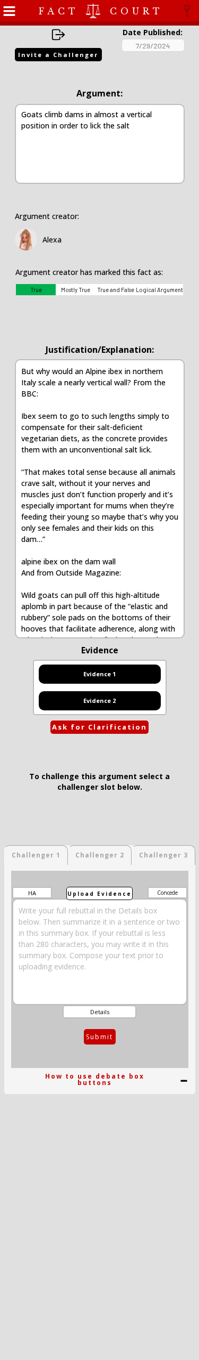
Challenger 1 (36, 855)
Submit (99, 1036)
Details (99, 1012)
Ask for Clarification (99, 727)
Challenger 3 (163, 855)
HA (32, 893)
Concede (167, 892)
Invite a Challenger (58, 55)
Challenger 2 (99, 855)
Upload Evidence (99, 893)
